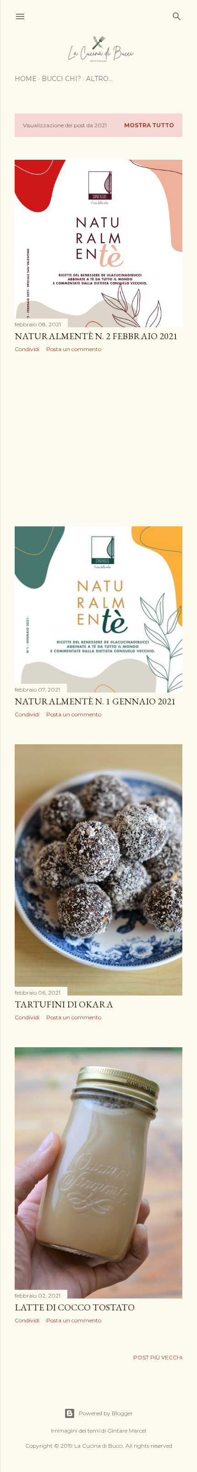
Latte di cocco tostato (75, 1307)
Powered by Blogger (106, 1413)
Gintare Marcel (126, 1430)
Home (26, 79)
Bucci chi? (61, 79)
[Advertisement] (98, 439)
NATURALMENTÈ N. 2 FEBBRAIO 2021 (96, 336)
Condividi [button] (27, 349)
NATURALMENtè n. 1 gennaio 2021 (95, 701)
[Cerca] (176, 14)
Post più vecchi (157, 1357)
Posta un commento (73, 349)
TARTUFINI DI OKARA (64, 1004)
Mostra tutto (149, 125)
